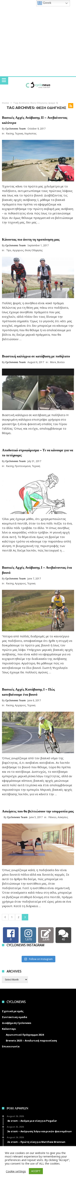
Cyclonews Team (15, 128)
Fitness (53, 817)
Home (5, 103)
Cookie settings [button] (16, 1171)
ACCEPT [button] (36, 1171)
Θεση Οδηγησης (34, 250)
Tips (8, 250)
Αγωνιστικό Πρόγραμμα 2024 (25, 1034)
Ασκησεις (63, 817)
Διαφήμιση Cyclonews (16, 1023)
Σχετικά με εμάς (13, 1011)
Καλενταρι (9, 1029)
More (53, 362)
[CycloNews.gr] (38, 80)
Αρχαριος (18, 250)
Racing (10, 133)
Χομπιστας (30, 133)
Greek (46, 2)
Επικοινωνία (10, 1046)
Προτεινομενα (23, 466)
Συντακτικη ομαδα (14, 1017)
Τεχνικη (19, 133)
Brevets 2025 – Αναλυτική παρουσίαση (31, 1040)
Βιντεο (61, 362)
